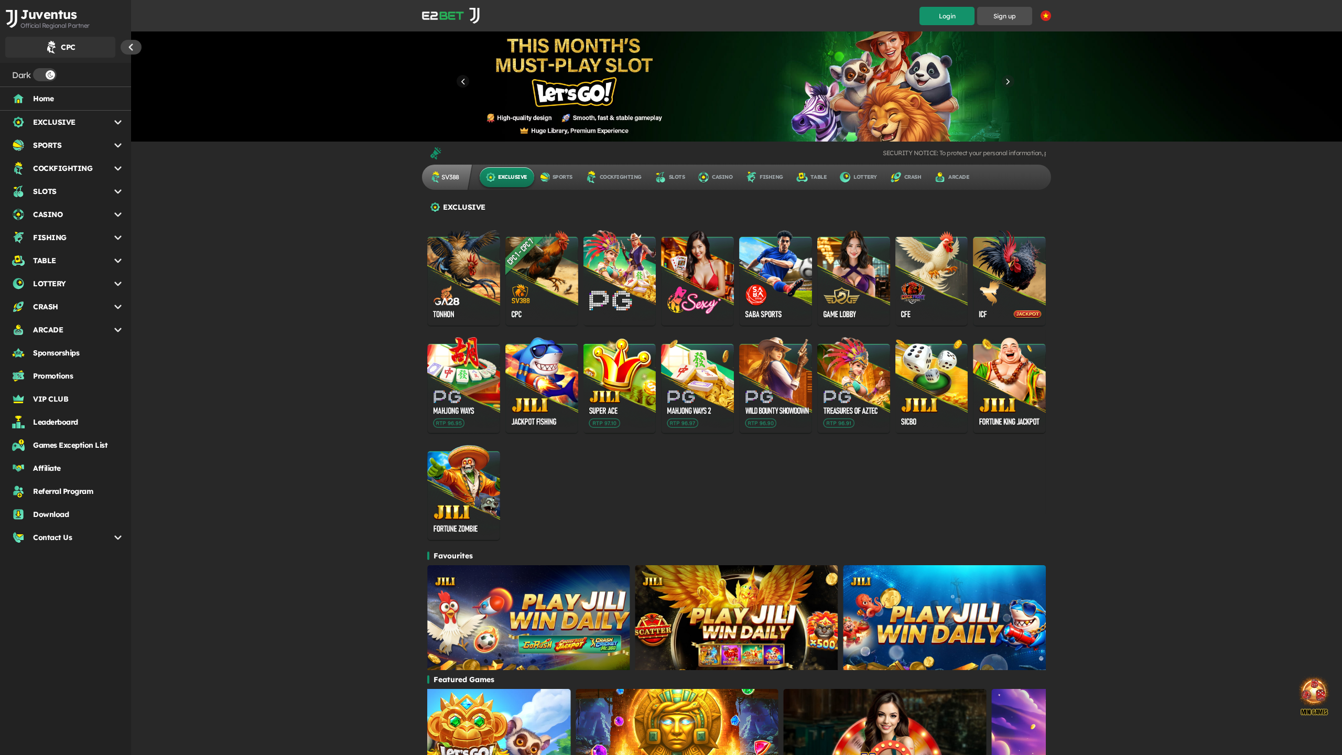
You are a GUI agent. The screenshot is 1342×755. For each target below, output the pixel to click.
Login (947, 16)
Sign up (1004, 16)
